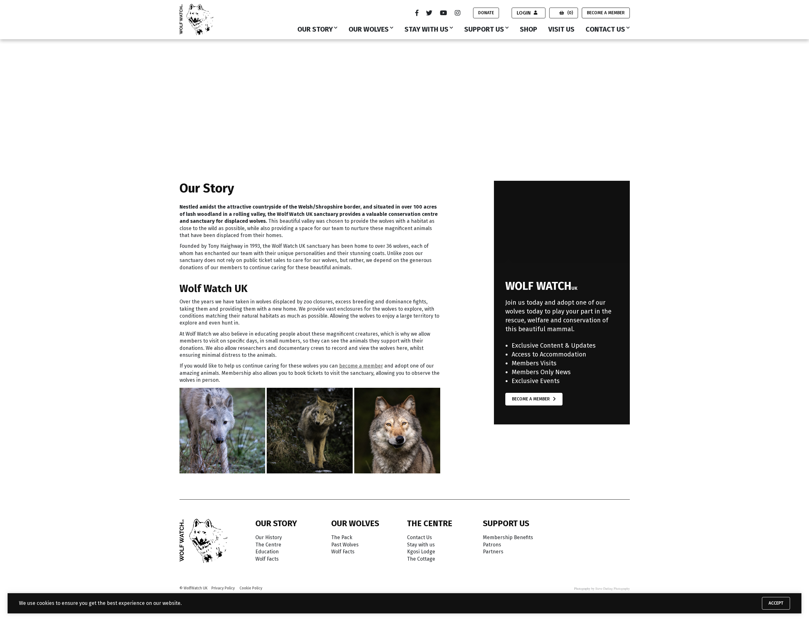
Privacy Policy (223, 588)
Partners (493, 552)
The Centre (268, 545)
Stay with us (426, 29)
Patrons (492, 545)
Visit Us (561, 29)
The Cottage (421, 559)
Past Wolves (345, 545)
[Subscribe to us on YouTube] (443, 13)
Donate (486, 12)
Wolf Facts (267, 559)
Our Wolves (369, 29)
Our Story (315, 29)
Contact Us (605, 29)
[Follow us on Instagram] (457, 13)
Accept (776, 603)
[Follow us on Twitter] (429, 13)
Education (267, 552)
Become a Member (606, 12)
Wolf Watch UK (196, 54)
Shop (528, 29)
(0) (570, 12)
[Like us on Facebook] (416, 13)
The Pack (341, 537)
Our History (268, 537)
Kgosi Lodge (421, 552)
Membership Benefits (508, 537)
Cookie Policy (251, 588)
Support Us (484, 29)
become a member (361, 366)
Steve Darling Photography (612, 588)
